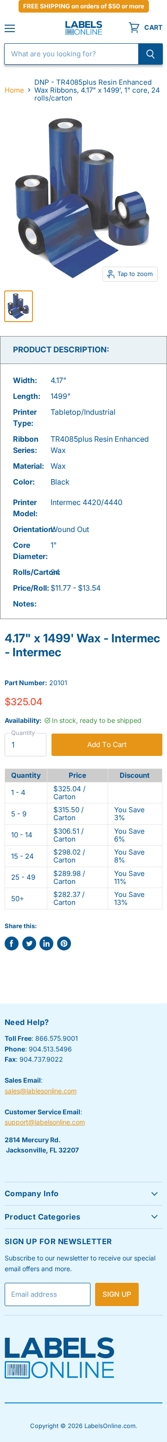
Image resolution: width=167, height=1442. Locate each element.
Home (14, 90)
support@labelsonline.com (45, 1122)
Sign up (117, 1294)
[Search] (150, 54)
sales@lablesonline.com (41, 1091)
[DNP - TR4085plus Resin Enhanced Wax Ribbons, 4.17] (18, 306)
